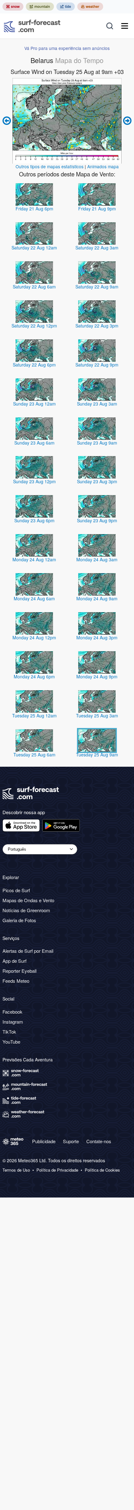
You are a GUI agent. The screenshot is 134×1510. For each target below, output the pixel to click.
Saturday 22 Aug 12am (34, 247)
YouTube (11, 1041)
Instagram (12, 1021)
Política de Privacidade (57, 1170)
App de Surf (14, 960)
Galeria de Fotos (19, 920)
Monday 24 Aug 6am (34, 598)
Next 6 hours (127, 121)
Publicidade (43, 1141)
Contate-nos (98, 1141)
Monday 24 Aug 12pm (34, 637)
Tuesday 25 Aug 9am (97, 754)
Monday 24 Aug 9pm (96, 676)
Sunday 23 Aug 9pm (97, 520)
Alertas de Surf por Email (27, 950)
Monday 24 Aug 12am (34, 559)
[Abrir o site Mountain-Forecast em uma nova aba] (40, 6)
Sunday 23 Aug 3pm (97, 481)
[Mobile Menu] (124, 26)
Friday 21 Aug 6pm (34, 208)
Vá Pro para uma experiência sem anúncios (67, 48)
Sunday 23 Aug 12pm (34, 481)
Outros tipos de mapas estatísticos (50, 166)
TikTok (9, 1031)
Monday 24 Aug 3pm (96, 637)
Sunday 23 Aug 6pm (34, 520)
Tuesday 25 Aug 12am (34, 715)
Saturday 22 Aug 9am (96, 286)
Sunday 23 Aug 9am (97, 443)
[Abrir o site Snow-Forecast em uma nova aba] (12, 6)
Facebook (12, 1011)
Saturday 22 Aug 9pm (96, 365)
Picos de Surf (16, 890)
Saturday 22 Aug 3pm (96, 325)
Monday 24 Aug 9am (96, 598)
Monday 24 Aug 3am (96, 559)
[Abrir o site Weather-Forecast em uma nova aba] (90, 6)
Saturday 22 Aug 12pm (34, 325)
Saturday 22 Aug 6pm (34, 365)
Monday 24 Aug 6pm (34, 676)
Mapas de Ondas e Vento (28, 900)
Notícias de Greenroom (26, 910)
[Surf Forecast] (32, 26)
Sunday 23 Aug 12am (34, 404)
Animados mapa (103, 166)
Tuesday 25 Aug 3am (97, 715)
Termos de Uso (16, 1170)
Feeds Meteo (15, 980)
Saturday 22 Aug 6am (34, 286)
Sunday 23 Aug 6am (34, 443)
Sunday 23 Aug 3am (97, 404)
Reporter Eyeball (19, 970)
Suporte (71, 1141)
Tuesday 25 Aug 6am (34, 754)
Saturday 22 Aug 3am (96, 247)
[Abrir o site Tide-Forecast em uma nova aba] (65, 6)
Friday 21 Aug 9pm (97, 208)
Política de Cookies (102, 1170)
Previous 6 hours (7, 121)
